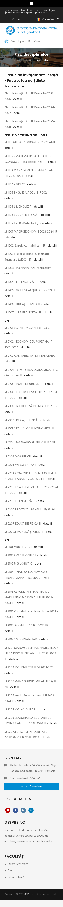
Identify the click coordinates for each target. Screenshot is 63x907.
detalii (17, 99)
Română (48, 19)
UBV (26, 894)
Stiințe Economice (18, 864)
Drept (11, 871)
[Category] (31, 786)
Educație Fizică (16, 877)
